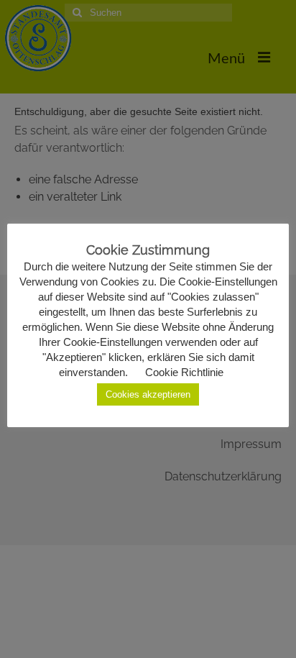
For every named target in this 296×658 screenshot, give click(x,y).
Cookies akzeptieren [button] (148, 394)
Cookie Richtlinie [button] (184, 372)
